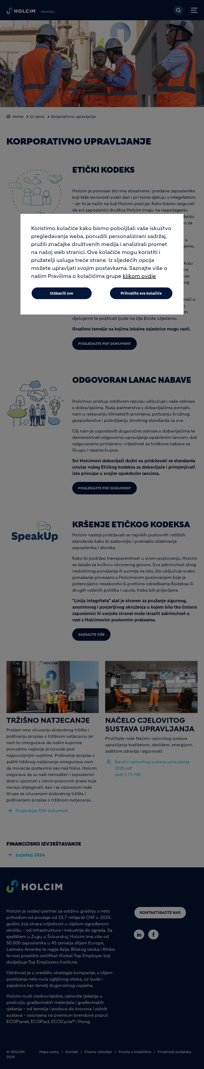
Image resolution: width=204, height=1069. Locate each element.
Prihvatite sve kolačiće (141, 293)
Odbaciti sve (61, 293)
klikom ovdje (139, 276)
